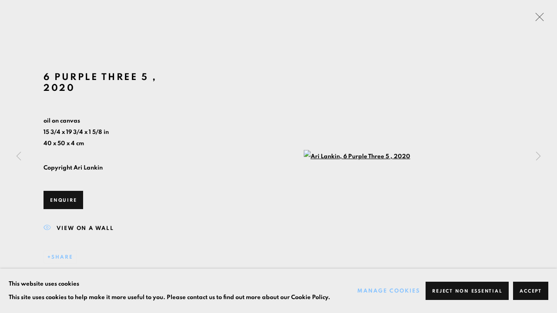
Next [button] (538, 156)
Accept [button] (531, 291)
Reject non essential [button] (467, 291)
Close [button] (537, 19)
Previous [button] (18, 156)
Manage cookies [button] (388, 291)
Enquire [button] (63, 200)
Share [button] (62, 257)
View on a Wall (85, 228)
